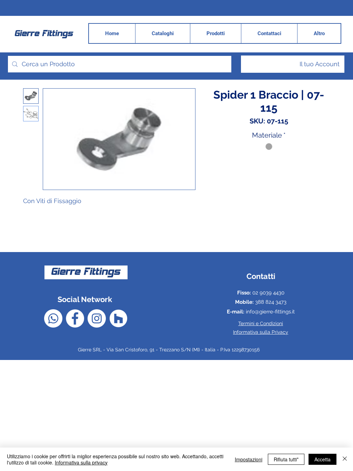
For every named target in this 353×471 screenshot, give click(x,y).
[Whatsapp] (53, 318)
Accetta (322, 459)
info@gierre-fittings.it (270, 312)
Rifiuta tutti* (286, 459)
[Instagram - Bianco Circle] (97, 318)
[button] (319, 33)
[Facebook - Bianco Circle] (75, 318)
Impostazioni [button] (248, 459)
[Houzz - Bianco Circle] (118, 318)
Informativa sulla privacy (81, 462)
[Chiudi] (345, 459)
